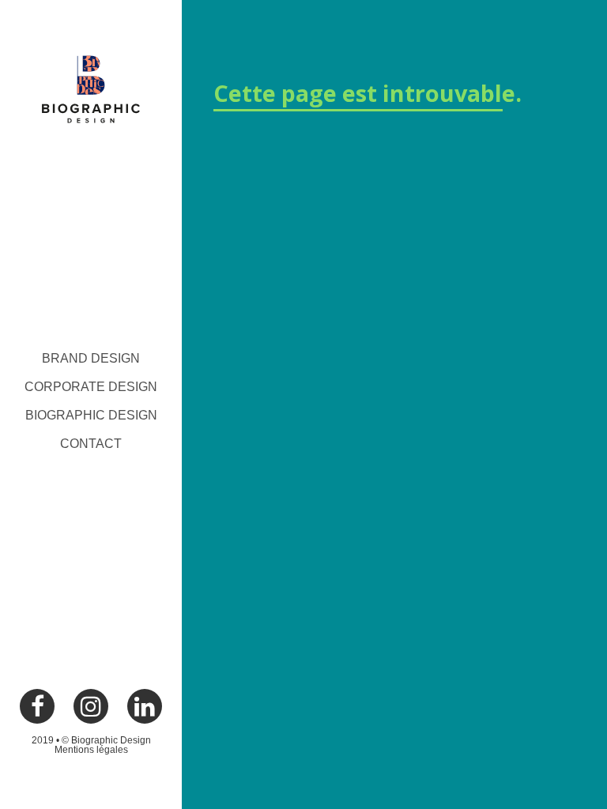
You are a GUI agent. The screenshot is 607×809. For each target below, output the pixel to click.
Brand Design (91, 358)
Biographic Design (91, 415)
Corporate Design (91, 386)
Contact (91, 443)
